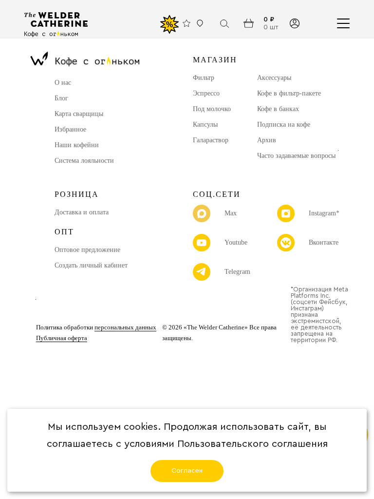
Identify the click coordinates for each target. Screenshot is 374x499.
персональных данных (125, 327)
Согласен (187, 470)
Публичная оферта (61, 338)
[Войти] (294, 23)
